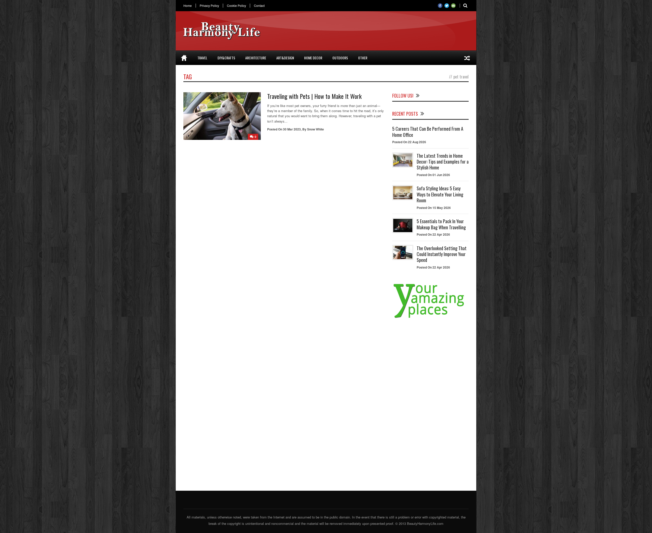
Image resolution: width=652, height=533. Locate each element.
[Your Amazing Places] (430, 317)
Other (362, 57)
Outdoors (340, 57)
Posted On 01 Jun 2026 (433, 174)
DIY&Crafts (226, 57)
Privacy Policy (209, 6)
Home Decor (313, 57)
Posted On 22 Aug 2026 (409, 142)
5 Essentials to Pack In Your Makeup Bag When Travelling (441, 224)
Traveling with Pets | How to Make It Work (314, 96)
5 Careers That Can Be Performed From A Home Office (427, 131)
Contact (259, 6)
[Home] (184, 58)
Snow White (315, 129)
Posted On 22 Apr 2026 (433, 234)
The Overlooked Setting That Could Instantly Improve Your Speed (442, 254)
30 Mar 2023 (292, 129)
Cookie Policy (236, 6)
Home (187, 6)
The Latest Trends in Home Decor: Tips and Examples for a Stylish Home (443, 161)
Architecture (255, 57)
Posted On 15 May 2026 (434, 207)
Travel (202, 57)
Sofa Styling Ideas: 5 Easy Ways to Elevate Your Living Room (440, 194)
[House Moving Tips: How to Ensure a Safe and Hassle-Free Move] (467, 58)
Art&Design (285, 57)
